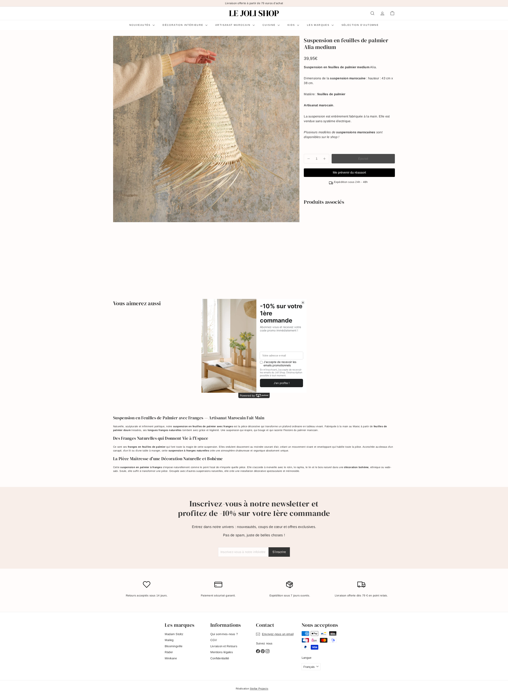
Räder (169, 652)
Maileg (169, 640)
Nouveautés (140, 25)
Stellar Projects (259, 688)
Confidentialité (219, 658)
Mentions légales (221, 652)
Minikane (171, 658)
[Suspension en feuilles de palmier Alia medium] (349, 221)
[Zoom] (206, 129)
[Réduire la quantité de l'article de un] (308, 158)
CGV (213, 640)
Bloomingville (173, 646)
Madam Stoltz (174, 634)
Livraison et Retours (223, 646)
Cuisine (270, 25)
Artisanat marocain (233, 25)
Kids (292, 25)
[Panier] (392, 13)
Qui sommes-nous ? (224, 634)
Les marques (319, 25)
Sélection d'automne (360, 25)
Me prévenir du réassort (349, 172)
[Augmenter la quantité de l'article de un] (324, 158)
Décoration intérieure (183, 25)
